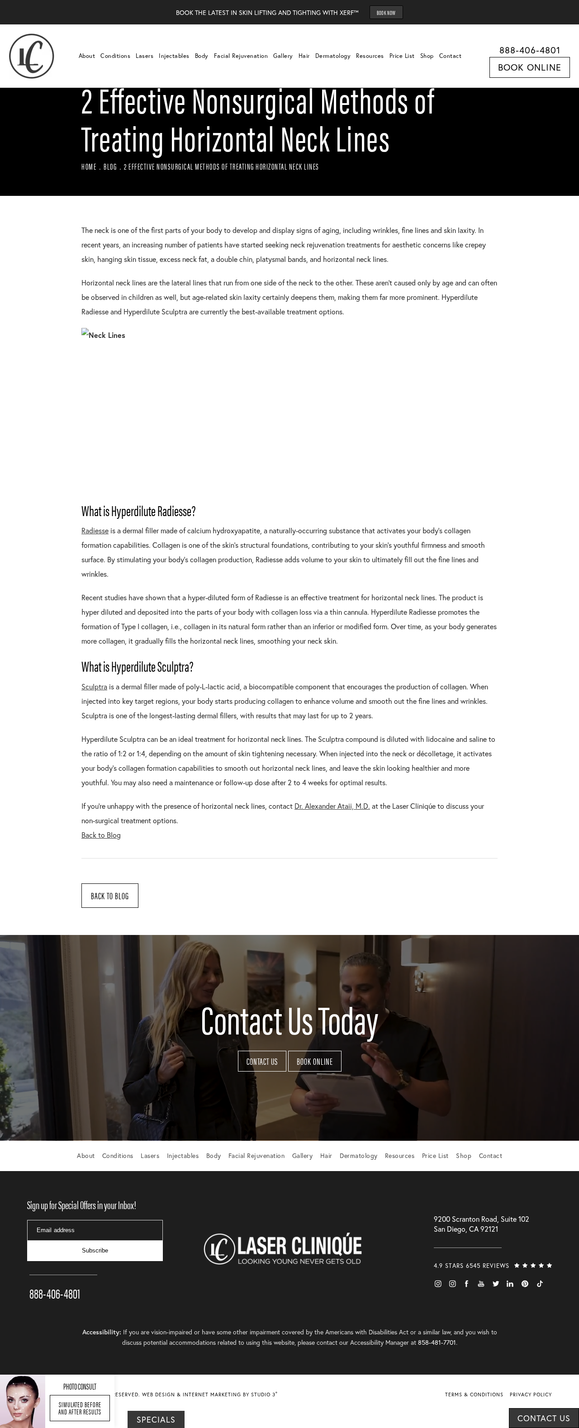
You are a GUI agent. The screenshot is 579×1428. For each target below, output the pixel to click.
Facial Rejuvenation (241, 56)
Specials (156, 1419)
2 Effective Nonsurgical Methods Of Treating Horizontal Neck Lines (221, 166)
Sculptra (94, 686)
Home (88, 166)
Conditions (115, 56)
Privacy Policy (531, 1394)
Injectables (174, 56)
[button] (438, 1284)
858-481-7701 (437, 1342)
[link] (63, 1280)
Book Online (529, 67)
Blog (110, 166)
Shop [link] (427, 56)
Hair (304, 56)
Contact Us (262, 1060)
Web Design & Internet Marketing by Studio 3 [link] (210, 1394)
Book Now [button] (386, 12)
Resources (370, 56)
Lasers (144, 56)
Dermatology (333, 56)
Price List (402, 56)
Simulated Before (79, 1408)
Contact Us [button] (543, 1418)
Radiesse (95, 530)
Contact (450, 56)
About (87, 56)
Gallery (283, 56)
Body (202, 56)
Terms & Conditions (474, 1394)
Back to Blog (101, 835)
